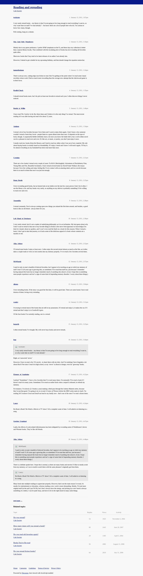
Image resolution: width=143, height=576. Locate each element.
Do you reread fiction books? (24, 551)
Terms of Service (43, 568)
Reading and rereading (27, 7)
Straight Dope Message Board (11, 2)
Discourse (25, 573)
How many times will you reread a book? (29, 526)
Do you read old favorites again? (25, 534)
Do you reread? (19, 517)
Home (15, 568)
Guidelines (32, 568)
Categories (23, 568)
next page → (17, 501)
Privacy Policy (56, 568)
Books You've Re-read (21, 543)
